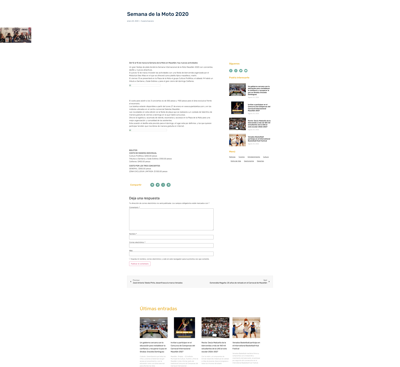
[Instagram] (236, 70)
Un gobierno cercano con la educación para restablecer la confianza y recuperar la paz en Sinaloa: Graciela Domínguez (259, 90)
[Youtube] (246, 70)
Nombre (133, 234)
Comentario (134, 207)
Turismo (242, 157)
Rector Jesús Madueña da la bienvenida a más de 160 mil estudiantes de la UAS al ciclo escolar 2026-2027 (259, 124)
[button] (152, 185)
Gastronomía (249, 161)
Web (131, 250)
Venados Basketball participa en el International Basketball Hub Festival (259, 139)
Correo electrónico (137, 242)
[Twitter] (240, 70)
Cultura (266, 157)
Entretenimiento (254, 157)
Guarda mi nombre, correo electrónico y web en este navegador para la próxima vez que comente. (170, 259)
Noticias (232, 157)
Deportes (260, 161)
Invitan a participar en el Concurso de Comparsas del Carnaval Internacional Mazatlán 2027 (259, 108)
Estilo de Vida (236, 161)
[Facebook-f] (230, 70)
